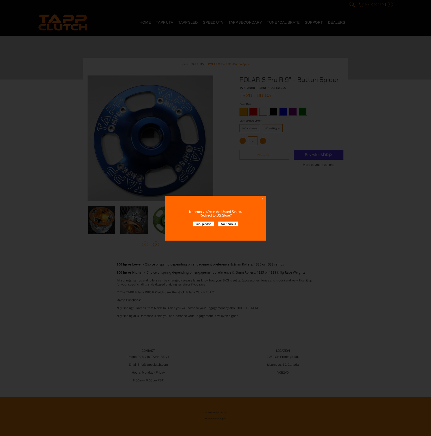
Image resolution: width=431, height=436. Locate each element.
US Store (223, 215)
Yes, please (203, 224)
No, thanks (228, 224)
